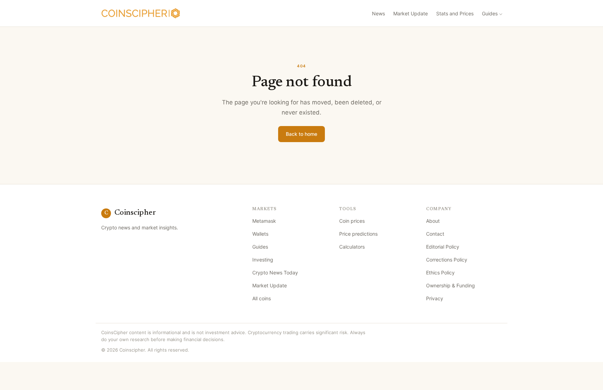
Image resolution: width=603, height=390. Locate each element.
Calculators (352, 247)
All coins (261, 298)
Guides (490, 13)
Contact (435, 234)
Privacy (434, 298)
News (378, 13)
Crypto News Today (275, 272)
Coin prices (352, 221)
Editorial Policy (442, 247)
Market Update (410, 13)
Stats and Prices (455, 13)
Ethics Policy (440, 272)
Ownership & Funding (450, 285)
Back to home (301, 134)
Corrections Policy (446, 260)
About (433, 221)
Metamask (264, 221)
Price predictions (358, 234)
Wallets (260, 234)
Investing (262, 260)
